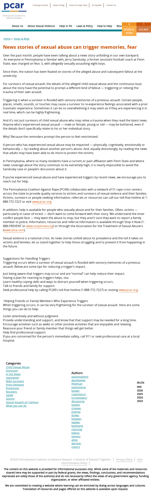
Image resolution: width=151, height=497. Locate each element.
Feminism (12, 370)
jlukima (75, 412)
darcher (76, 443)
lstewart (76, 419)
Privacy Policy (124, 459)
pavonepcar (78, 387)
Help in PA (65, 26)
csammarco (78, 394)
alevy (74, 440)
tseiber (75, 405)
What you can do (16, 405)
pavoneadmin (79, 376)
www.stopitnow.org (39, 226)
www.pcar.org (41, 202)
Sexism (10, 398)
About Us (17, 26)
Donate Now (129, 28)
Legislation (12, 377)
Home (7, 38)
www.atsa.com (14, 230)
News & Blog (58, 5)
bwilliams (77, 426)
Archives (140, 385)
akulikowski (78, 380)
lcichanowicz (79, 398)
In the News (13, 374)
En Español (97, 5)
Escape (143, 26)
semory (75, 436)
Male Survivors (15, 381)
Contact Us (111, 5)
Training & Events (40, 5)
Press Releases (15, 384)
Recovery (11, 391)
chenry (75, 447)
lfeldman (76, 383)
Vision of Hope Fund (78, 5)
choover (76, 408)
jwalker (75, 422)
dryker (75, 415)
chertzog (76, 429)
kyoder (75, 391)
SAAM (9, 395)
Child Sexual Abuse (18, 367)
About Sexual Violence (41, 26)
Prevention (12, 388)
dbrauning (78, 401)
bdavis (75, 433)
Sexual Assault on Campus (22, 402)
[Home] (14, 20)
